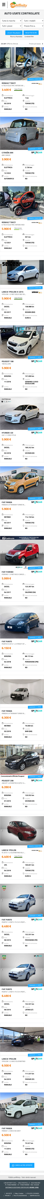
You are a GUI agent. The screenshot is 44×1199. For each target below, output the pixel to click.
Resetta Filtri (31, 32)
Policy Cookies (19, 1193)
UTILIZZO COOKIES (32, 1193)
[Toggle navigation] (4, 4)
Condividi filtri (29, 36)
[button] (2, 63)
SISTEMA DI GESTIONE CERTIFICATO (22, 1187)
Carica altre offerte (21, 1165)
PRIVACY (8, 1195)
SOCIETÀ (9, 1193)
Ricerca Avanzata (16, 36)
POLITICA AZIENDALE (20, 1195)
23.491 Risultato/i (14, 32)
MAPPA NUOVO (35, 1195)
